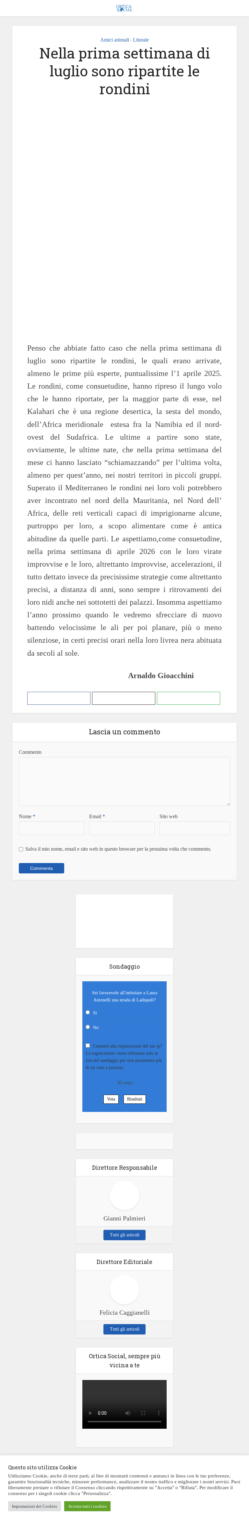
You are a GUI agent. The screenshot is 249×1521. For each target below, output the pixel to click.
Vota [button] (111, 1099)
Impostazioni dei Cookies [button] (34, 1506)
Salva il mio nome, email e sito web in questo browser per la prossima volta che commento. (118, 849)
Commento (30, 752)
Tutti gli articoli (124, 1234)
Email (97, 816)
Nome (27, 816)
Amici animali (114, 40)
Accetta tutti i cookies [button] (87, 1506)
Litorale (141, 40)
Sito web (169, 816)
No (96, 1027)
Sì (95, 1013)
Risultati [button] (134, 1099)
